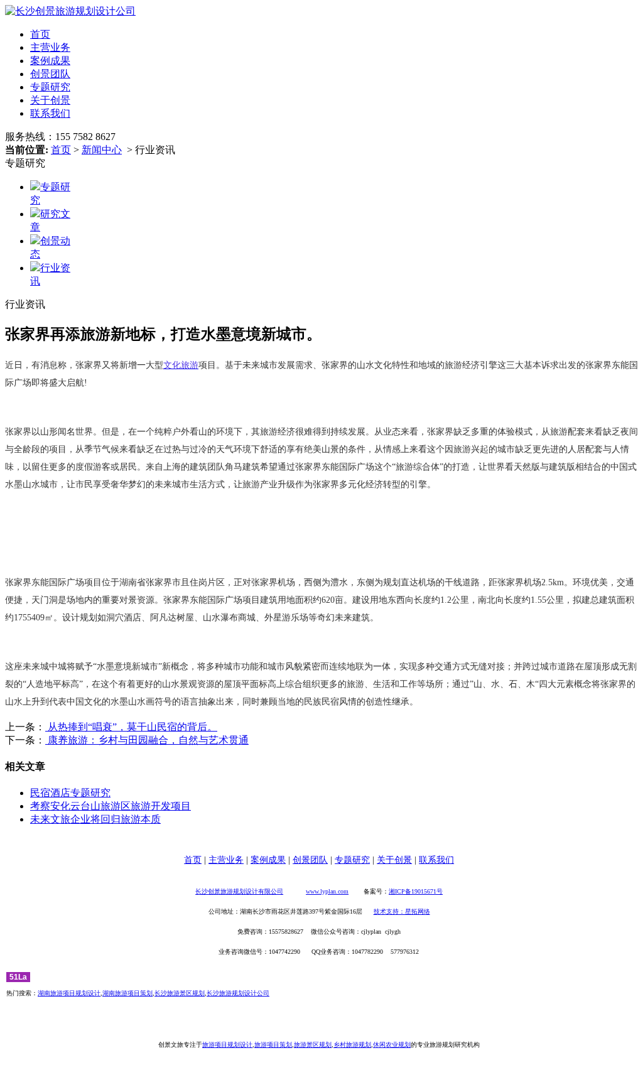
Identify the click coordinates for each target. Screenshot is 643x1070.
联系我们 (50, 113)
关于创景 (50, 100)
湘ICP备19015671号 (416, 891)
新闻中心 (102, 149)
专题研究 (50, 87)
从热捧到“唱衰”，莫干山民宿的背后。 (131, 726)
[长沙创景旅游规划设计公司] (70, 11)
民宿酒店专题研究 (70, 792)
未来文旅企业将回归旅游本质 (95, 819)
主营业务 (50, 47)
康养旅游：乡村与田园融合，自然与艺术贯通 (147, 740)
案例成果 (50, 60)
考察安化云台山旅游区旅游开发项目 (110, 806)
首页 (40, 34)
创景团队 (50, 73)
